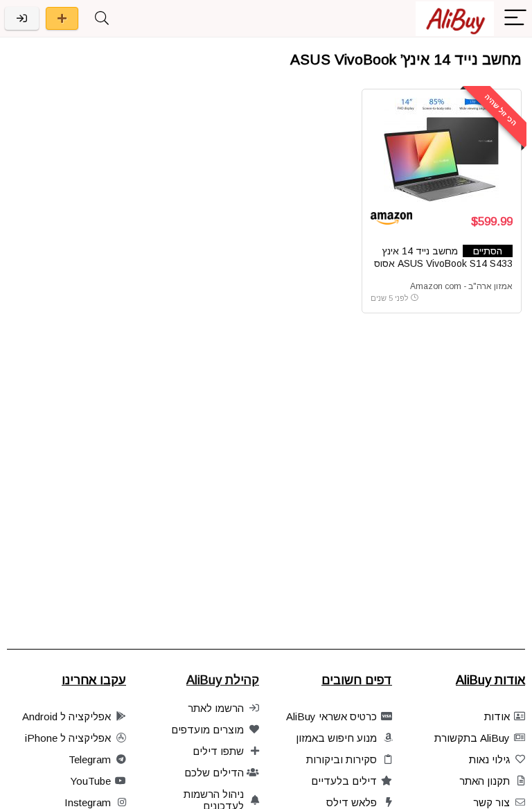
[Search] (101, 18)
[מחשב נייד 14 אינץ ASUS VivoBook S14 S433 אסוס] (442, 150)
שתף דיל (62, 18)
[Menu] (515, 18)
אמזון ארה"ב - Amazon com (461, 286)
